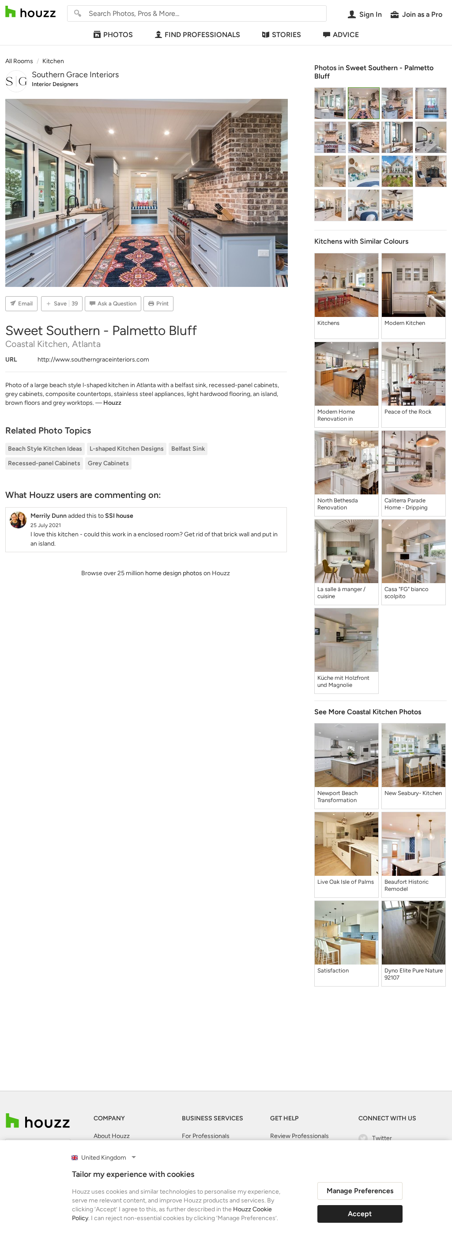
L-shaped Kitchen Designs (127, 448)
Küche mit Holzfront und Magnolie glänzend (343, 682)
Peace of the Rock (407, 411)
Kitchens (328, 323)
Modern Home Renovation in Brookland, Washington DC (337, 415)
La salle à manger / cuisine (341, 592)
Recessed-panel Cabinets (44, 463)
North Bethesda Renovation (337, 504)
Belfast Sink (188, 448)
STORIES (286, 34)
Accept (360, 1214)
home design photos (173, 573)
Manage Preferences (360, 1191)
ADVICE (346, 34)
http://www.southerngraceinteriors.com (93, 359)
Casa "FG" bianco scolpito (406, 592)
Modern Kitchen (404, 323)
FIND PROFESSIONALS (202, 34)
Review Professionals (299, 1136)
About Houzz (112, 1136)
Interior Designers (55, 84)
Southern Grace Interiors (75, 74)
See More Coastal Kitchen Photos (367, 712)
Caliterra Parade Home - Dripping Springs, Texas (406, 504)
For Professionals (206, 1136)
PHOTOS (118, 34)
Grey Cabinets (108, 463)
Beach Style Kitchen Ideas (45, 448)
